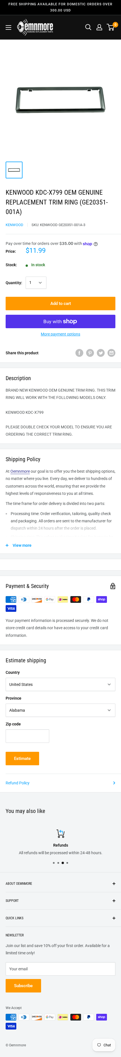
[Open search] (88, 27)
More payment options (60, 334)
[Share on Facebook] (79, 353)
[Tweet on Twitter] (101, 353)
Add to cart (60, 303)
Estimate (22, 758)
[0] (110, 27)
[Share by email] (111, 353)
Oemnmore (20, 471)
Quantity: (14, 283)
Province (13, 698)
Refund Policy (18, 783)
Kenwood (14, 225)
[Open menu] (8, 27)
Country (13, 672)
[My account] (99, 27)
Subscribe (23, 985)
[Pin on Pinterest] (90, 353)
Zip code (13, 724)
